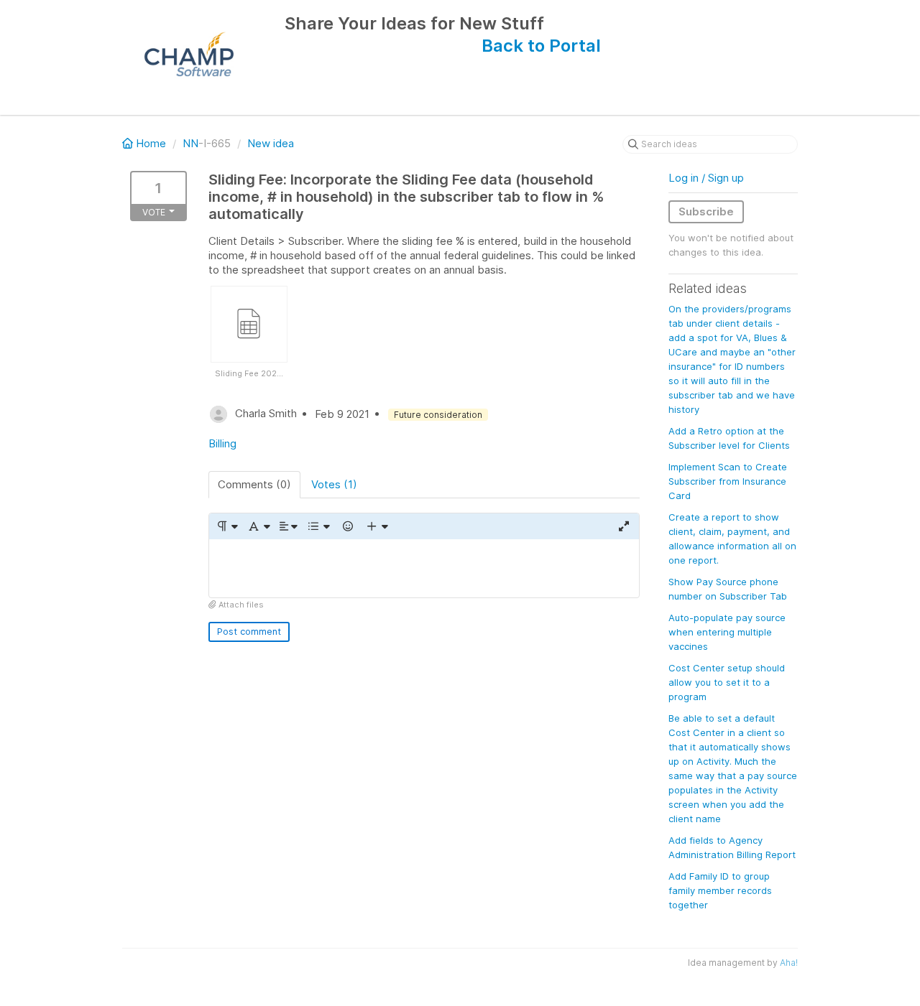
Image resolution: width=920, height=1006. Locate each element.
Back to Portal (541, 45)
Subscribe (706, 211)
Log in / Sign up (706, 178)
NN (190, 143)
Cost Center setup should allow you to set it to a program (726, 682)
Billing (222, 443)
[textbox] (424, 568)
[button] (227, 526)
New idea (270, 143)
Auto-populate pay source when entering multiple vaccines (727, 632)
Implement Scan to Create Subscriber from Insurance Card (727, 481)
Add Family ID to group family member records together (720, 890)
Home (151, 143)
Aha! (789, 962)
